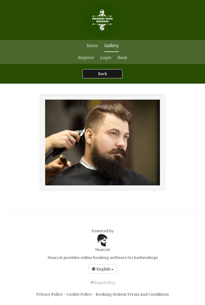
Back (102, 73)
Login (105, 57)
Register (86, 57)
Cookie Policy (79, 294)
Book (122, 57)
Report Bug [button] (104, 282)
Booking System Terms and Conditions (132, 294)
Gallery (111, 45)
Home (92, 45)
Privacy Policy (50, 294)
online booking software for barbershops (119, 257)
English (103, 269)
